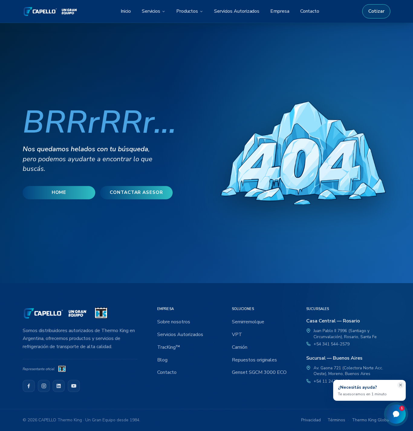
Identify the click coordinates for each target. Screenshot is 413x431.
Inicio (126, 11)
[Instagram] (44, 386)
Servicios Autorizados (236, 11)
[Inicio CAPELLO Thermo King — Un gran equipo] (50, 11)
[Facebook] (29, 386)
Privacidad (311, 420)
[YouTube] (74, 386)
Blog (162, 360)
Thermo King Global (371, 420)
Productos (187, 11)
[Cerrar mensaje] (400, 385)
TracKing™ (168, 347)
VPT (237, 334)
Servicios (151, 11)
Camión (239, 347)
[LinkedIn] (59, 386)
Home (59, 192)
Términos (336, 420)
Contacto (309, 11)
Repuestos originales (254, 360)
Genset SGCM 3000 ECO (259, 372)
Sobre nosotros (173, 321)
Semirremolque (248, 321)
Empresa (279, 11)
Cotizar (376, 11)
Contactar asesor (136, 192)
